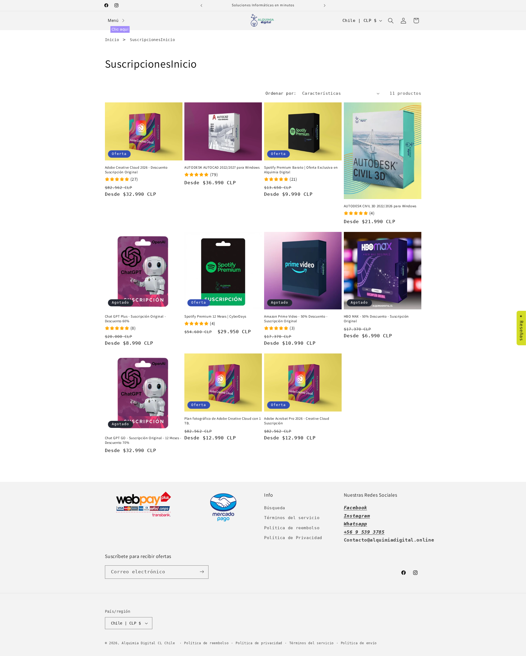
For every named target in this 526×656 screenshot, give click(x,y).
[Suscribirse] (201, 572)
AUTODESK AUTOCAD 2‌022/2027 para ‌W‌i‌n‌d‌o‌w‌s (221, 167)
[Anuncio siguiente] (325, 5)
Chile (170, 643)
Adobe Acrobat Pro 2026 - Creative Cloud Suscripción (296, 420)
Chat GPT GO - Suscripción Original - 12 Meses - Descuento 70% (143, 440)
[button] (390, 20)
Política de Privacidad (293, 537)
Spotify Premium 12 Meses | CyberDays (215, 316)
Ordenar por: (280, 93)
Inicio (112, 40)
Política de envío (359, 643)
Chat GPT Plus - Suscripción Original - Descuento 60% (135, 318)
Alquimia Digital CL (142, 643)
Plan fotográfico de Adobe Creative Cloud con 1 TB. (222, 420)
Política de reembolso (291, 527)
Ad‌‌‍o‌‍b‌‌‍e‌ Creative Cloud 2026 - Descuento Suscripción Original (136, 169)
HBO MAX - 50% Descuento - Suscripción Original (376, 318)
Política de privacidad (259, 643)
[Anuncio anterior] (201, 5)
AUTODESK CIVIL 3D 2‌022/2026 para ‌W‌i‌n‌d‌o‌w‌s (380, 206)
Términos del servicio (291, 518)
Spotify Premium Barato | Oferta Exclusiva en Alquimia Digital (301, 169)
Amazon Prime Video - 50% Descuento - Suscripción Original (296, 318)
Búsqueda (274, 507)
